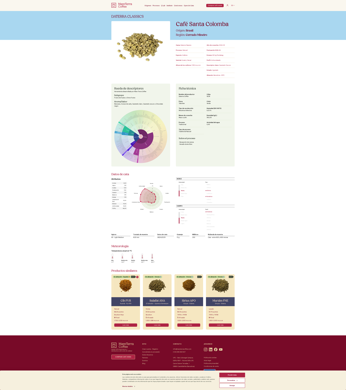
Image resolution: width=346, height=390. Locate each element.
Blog (143, 363)
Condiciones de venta (211, 366)
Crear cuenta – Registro (150, 349)
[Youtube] (221, 351)
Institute (170, 6)
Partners (145, 357)
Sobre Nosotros (147, 355)
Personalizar (231, 380)
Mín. (112, 260)
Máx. (152, 260)
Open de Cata (189, 6)
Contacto (177, 344)
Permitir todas (232, 375)
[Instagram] (205, 351)
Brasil (189, 30)
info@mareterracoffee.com (182, 349)
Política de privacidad (211, 363)
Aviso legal (207, 360)
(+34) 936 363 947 (179, 352)
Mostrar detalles (127, 386)
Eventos (145, 360)
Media (133, 260)
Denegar (232, 385)
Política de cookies (210, 357)
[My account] (227, 5)
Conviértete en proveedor (151, 352)
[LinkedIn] (210, 351)
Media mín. (124, 260)
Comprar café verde (215, 5)
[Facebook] (216, 351)
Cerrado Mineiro (196, 35)
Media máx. (144, 260)
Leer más (126, 325)
